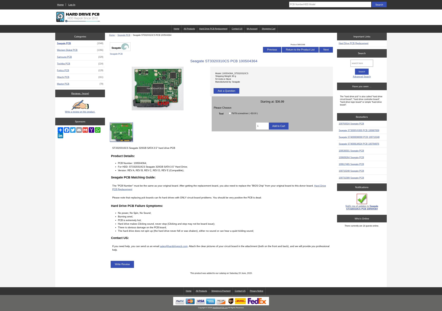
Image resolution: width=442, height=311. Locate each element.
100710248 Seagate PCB (351, 171)
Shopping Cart (268, 29)
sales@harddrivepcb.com (174, 246)
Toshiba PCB (80, 63)
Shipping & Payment (220, 291)
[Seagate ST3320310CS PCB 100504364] (121, 132)
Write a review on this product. (80, 112)
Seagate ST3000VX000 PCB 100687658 (359, 130)
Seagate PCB (123, 35)
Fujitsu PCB (80, 70)
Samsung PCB (80, 57)
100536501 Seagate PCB (351, 150)
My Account (252, 29)
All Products (189, 29)
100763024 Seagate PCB (351, 123)
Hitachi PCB (80, 77)
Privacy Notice (256, 291)
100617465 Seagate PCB (351, 164)
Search (362, 53)
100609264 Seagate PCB (351, 157)
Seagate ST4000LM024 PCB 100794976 (359, 144)
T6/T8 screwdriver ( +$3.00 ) (245, 113)
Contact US (237, 29)
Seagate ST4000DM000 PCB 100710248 (359, 137)
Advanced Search (362, 76)
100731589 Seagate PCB (351, 178)
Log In (71, 4)
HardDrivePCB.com (220, 308)
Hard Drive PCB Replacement (213, 29)
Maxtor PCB (80, 84)
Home (60, 4)
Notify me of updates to (361, 207)
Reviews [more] (80, 93)
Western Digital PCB (80, 50)
